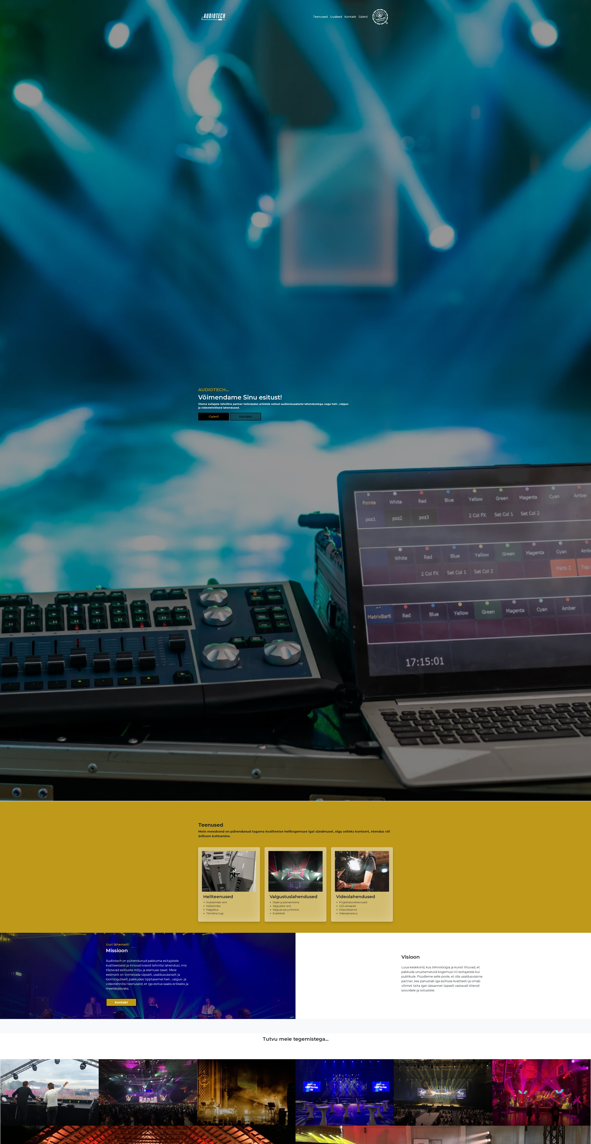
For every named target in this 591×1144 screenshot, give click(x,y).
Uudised (336, 16)
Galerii (363, 16)
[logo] (213, 16)
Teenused (320, 16)
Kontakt (350, 16)
